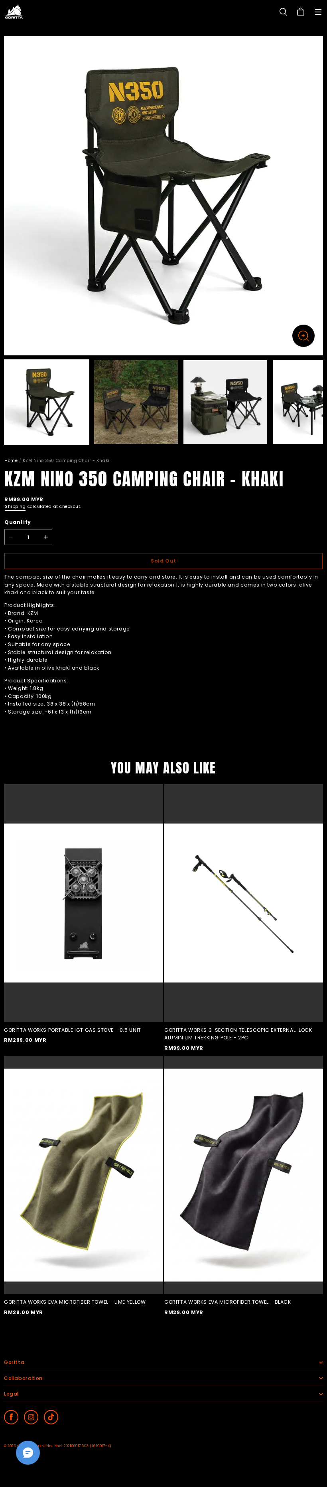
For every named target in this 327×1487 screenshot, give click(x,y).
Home (11, 461)
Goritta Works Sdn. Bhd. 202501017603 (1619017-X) (64, 1445)
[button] (318, 12)
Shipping (15, 507)
